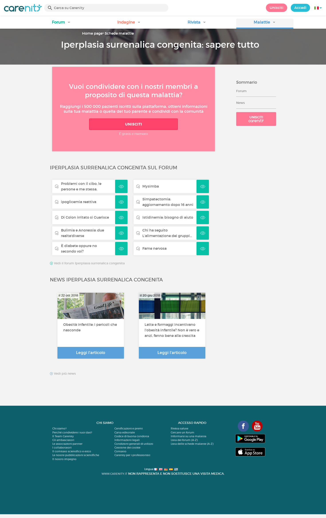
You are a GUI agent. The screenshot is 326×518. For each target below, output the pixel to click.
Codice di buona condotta (131, 436)
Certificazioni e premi (128, 428)
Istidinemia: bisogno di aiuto (167, 217)
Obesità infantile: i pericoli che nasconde (90, 327)
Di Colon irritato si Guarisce (85, 217)
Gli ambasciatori (63, 440)
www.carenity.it (114, 473)
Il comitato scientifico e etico (71, 451)
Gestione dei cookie (127, 447)
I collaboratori (61, 447)
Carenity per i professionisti (132, 455)
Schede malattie (119, 33)
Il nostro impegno (64, 459)
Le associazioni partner (67, 443)
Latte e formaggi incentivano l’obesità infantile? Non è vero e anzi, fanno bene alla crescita (172, 330)
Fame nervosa (154, 248)
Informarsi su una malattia (188, 436)
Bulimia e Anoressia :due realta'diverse (82, 233)
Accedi (300, 7)
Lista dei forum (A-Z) (184, 440)
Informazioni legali (126, 440)
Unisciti (276, 7)
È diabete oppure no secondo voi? (79, 248)
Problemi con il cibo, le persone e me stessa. (81, 186)
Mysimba (150, 186)
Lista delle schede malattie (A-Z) (192, 443)
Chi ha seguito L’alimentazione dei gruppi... (167, 233)
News (240, 103)
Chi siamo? (59, 428)
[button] (61, 24)
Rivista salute (179, 428)
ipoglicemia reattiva (78, 202)
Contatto (120, 451)
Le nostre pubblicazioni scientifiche (75, 455)
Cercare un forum (182, 432)
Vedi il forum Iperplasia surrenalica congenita (89, 263)
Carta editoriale (124, 432)
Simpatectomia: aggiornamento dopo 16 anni (167, 202)
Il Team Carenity (63, 436)
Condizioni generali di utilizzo (133, 443)
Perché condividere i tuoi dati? (72, 432)
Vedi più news (64, 373)
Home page (92, 33)
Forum (241, 91)
